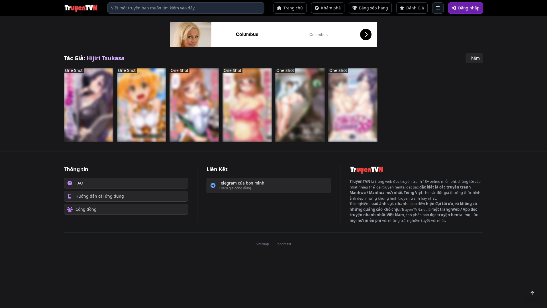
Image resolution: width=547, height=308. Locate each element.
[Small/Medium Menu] (438, 8)
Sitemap (262, 244)
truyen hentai (393, 187)
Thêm (474, 58)
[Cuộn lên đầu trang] (532, 293)
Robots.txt (283, 244)
